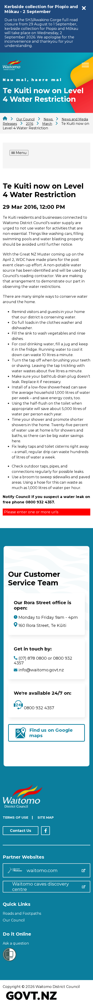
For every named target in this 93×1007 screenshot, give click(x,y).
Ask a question (16, 943)
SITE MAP (45, 817)
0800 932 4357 (38, 707)
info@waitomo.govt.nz (41, 670)
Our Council (14, 920)
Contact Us (20, 831)
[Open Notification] (83, 8)
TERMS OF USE (15, 817)
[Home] (12, 69)
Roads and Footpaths (22, 913)
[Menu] (85, 64)
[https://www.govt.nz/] (31, 1000)
